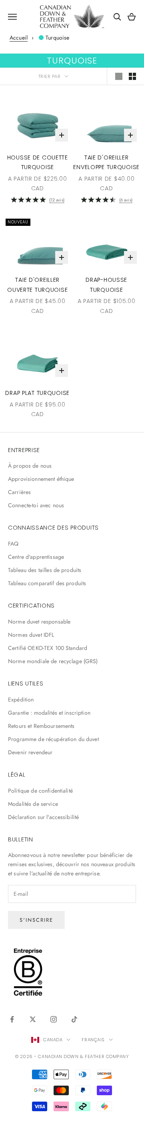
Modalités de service (33, 804)
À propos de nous (30, 466)
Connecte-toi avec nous (36, 505)
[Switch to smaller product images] (132, 76)
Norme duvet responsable (39, 622)
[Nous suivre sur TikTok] (74, 1019)
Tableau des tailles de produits (44, 570)
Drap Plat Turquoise (37, 393)
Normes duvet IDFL (31, 635)
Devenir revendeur (30, 752)
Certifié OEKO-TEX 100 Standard (47, 648)
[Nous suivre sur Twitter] (33, 1019)
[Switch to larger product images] (118, 76)
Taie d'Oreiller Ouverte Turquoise (37, 284)
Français (93, 1039)
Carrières (19, 492)
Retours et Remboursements (41, 726)
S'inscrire (36, 920)
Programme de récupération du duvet (53, 739)
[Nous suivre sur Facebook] (12, 1019)
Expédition (21, 699)
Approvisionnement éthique (41, 479)
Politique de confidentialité (40, 791)
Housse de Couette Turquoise (37, 162)
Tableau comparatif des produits (47, 583)
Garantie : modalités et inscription (49, 713)
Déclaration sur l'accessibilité (43, 817)
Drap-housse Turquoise (106, 284)
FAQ (13, 544)
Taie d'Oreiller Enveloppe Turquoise (106, 162)
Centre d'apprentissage (36, 557)
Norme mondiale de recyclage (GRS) (53, 661)
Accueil (19, 38)
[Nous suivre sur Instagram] (54, 1019)
